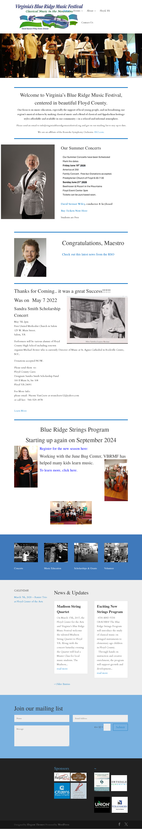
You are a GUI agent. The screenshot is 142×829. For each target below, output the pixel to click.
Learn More (20, 411)
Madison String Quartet (69, 609)
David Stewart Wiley (73, 204)
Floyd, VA (105, 11)
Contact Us (87, 23)
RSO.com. (99, 132)
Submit (120, 727)
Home (66, 11)
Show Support (70, 23)
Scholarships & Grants (85, 568)
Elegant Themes (35, 824)
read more (62, 668)
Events (76, 11)
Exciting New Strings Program (110, 609)
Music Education (52, 568)
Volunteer (109, 568)
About (90, 11)
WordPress (63, 824)
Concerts (18, 568)
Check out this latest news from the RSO (88, 254)
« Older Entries (62, 684)
